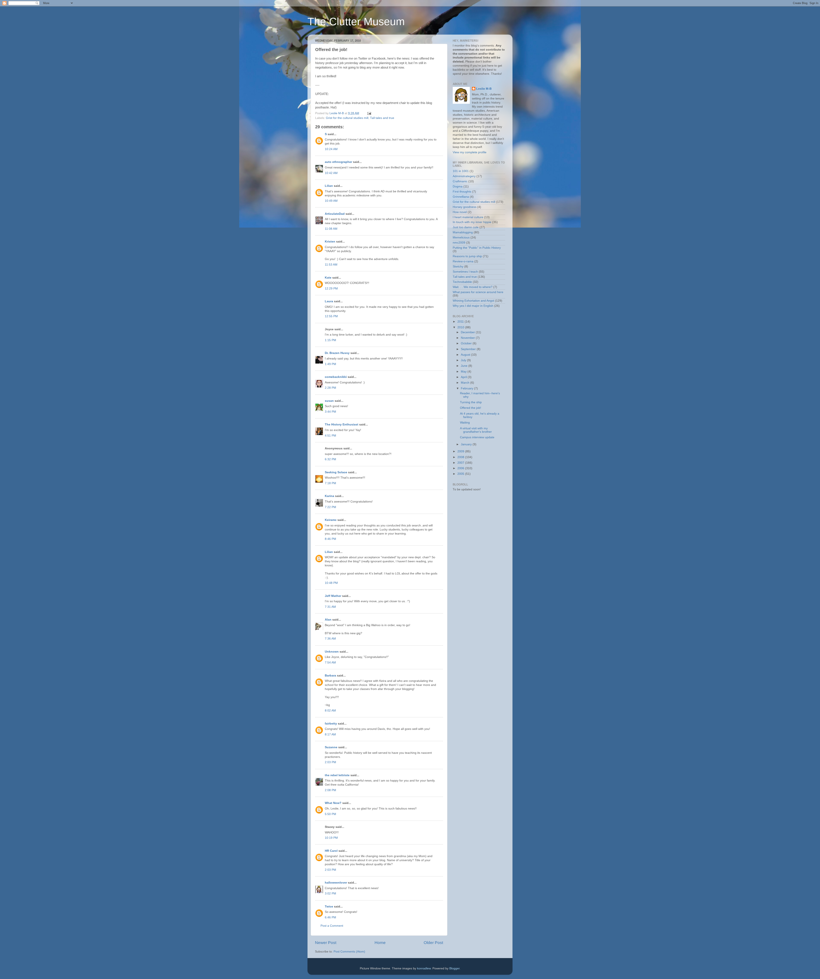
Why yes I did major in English (473, 305)
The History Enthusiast (341, 424)
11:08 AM (331, 228)
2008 (461, 457)
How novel (460, 212)
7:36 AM (330, 638)
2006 (461, 468)
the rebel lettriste (337, 775)
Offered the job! (470, 407)
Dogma (458, 186)
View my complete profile (469, 152)
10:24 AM (331, 149)
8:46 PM (330, 539)
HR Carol (331, 850)
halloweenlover (336, 882)
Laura (329, 301)
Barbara (330, 675)
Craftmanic (460, 181)
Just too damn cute (466, 227)
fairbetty (331, 723)
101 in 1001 (461, 171)
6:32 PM (330, 459)
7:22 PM (330, 507)
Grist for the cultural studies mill (347, 118)
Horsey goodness (464, 207)
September (469, 349)
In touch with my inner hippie (472, 222)
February (467, 388)
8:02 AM (330, 710)
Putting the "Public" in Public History (477, 247)
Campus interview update (477, 437)
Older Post (433, 942)
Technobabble (462, 281)
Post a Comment (332, 925)
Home (380, 942)
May (464, 371)
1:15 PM (330, 340)
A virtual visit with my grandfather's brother (476, 430)
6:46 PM (330, 917)
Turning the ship (471, 402)
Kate (328, 277)
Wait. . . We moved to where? (472, 287)
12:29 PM (331, 288)
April (464, 377)
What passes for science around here (478, 292)
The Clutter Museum (356, 22)
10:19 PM (331, 837)
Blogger (454, 968)
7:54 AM (330, 662)
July (464, 360)
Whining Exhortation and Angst (473, 300)
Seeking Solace (336, 472)
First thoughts (462, 191)
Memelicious (461, 237)
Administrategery (464, 176)
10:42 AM (331, 173)
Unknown (332, 651)
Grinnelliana (461, 196)
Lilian (329, 185)
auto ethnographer (338, 162)
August (466, 354)
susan (329, 400)
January (467, 444)
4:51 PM (330, 435)
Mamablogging (463, 232)
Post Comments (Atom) (349, 951)
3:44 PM (330, 411)
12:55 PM (331, 316)
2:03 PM (330, 762)
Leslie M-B (484, 88)
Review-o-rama (463, 261)
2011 (461, 321)
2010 (461, 327)
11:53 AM (331, 264)
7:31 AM (330, 606)
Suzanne (331, 747)
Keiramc (331, 520)
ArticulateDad (335, 213)
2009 (461, 451)
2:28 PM (330, 387)
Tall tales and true (382, 118)
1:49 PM (330, 364)
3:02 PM (330, 893)
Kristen (330, 241)
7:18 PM (330, 483)
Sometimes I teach (465, 271)
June (464, 365)
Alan (328, 619)
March (465, 382)
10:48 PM (331, 582)
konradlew (424, 968)
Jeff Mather (333, 596)
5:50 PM (330, 814)
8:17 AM (330, 734)
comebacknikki (336, 376)
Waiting (465, 422)
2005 (461, 473)
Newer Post (325, 942)
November (468, 337)
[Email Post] (369, 113)
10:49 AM (331, 200)
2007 (461, 462)
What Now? (333, 803)
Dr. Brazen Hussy (337, 353)
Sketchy (458, 266)
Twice (329, 906)
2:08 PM (330, 790)
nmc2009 (459, 242)
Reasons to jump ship (467, 256)
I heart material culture (468, 217)
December (468, 332)
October (467, 343)
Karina (329, 496)
